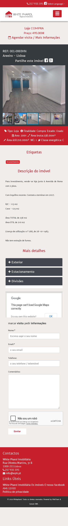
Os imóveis (37, 485)
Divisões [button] (17, 281)
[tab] (34, 262)
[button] (62, 69)
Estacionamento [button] (22, 271)
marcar (16, 323)
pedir (35, 323)
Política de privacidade (16, 491)
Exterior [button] (17, 262)
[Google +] (51, 61)
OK (50, 316)
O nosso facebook (54, 485)
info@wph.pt (13, 473)
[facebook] (46, 61)
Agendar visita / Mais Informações (35, 37)
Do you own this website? (23, 316)
